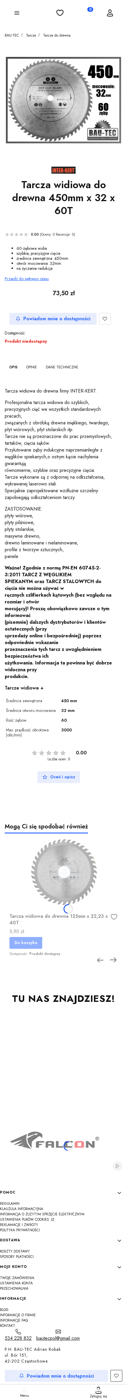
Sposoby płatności (17, 1256)
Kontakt (7, 1325)
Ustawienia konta (16, 1283)
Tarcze (31, 35)
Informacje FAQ (14, 1320)
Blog (4, 1309)
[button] (17, 14)
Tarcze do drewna (57, 35)
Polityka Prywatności (20, 1230)
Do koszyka (25, 943)
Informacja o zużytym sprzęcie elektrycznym (42, 1214)
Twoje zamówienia (17, 1278)
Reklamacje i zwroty (19, 1224)
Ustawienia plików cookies (25, 1219)
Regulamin (9, 1203)
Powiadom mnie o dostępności (56, 318)
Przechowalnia (14, 1288)
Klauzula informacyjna (21, 1209)
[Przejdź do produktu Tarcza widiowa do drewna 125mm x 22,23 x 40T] (63, 872)
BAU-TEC (12, 35)
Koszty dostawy (15, 1251)
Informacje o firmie (18, 1315)
